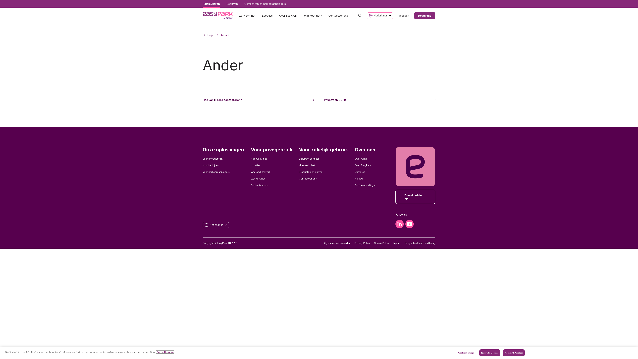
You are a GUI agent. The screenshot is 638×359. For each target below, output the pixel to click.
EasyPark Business (309, 158)
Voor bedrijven (211, 165)
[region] (319, 353)
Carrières (360, 172)
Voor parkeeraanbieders (216, 172)
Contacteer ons (259, 185)
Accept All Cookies (514, 353)
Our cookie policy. (165, 352)
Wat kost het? (258, 178)
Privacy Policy (362, 243)
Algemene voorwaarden (337, 243)
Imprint (397, 243)
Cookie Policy (381, 243)
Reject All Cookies (489, 353)
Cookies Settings (466, 353)
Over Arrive (361, 158)
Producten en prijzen (310, 172)
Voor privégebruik (212, 158)
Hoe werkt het (259, 158)
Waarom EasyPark (260, 172)
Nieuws (359, 178)
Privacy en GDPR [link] (335, 100)
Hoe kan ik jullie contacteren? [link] (222, 100)
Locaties (255, 165)
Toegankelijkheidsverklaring (420, 243)
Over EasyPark (363, 165)
